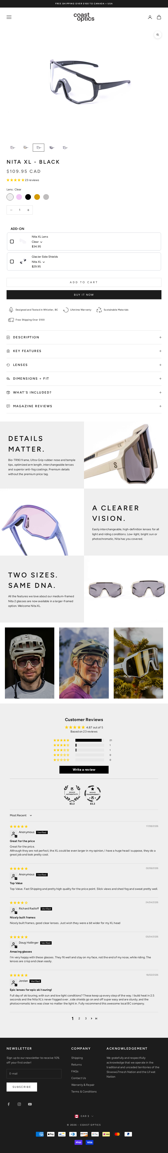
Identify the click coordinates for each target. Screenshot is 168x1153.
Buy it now (84, 294)
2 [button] (79, 1018)
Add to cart (84, 282)
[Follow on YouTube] (30, 1104)
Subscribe (21, 1086)
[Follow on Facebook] (9, 1104)
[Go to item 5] (64, 148)
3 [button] (86, 1018)
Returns (76, 1064)
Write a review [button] (84, 770)
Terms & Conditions (84, 1091)
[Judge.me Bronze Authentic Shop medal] (72, 793)
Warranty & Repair (82, 1085)
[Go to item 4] (51, 148)
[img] (19, 826)
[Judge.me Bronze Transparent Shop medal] (92, 793)
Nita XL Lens (40, 236)
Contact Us (78, 1078)
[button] (16, 180)
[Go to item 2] (25, 148)
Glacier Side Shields (45, 256)
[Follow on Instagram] (19, 1104)
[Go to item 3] (38, 148)
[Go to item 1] (12, 148)
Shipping (77, 1058)
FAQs (75, 1071)
